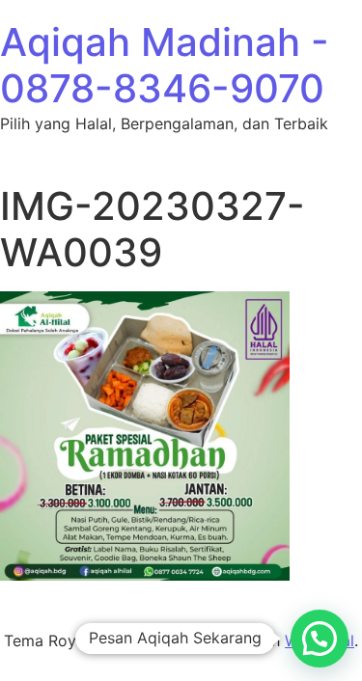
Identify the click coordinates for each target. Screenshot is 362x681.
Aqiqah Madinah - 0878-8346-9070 (164, 65)
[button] (319, 638)
